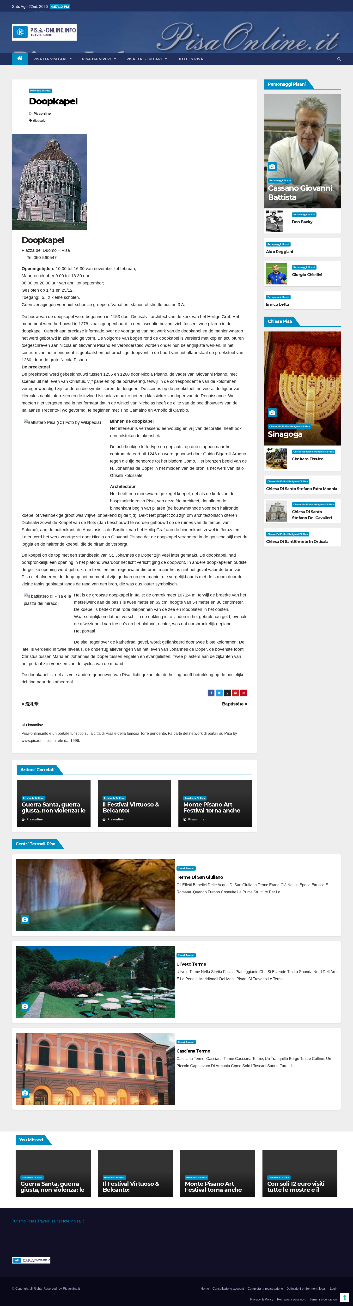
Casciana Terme (193, 1051)
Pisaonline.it (71, 1288)
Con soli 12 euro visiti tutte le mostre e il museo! (295, 1189)
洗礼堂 (31, 703)
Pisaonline (42, 113)
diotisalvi (39, 120)
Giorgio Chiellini (307, 274)
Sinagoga (285, 434)
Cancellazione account (228, 1288)
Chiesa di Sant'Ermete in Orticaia (297, 541)
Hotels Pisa (190, 59)
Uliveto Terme (191, 964)
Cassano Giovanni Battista (300, 192)
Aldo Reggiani (279, 251)
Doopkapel (53, 101)
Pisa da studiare (145, 59)
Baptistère (233, 703)
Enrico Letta (277, 304)
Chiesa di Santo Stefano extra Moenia (301, 489)
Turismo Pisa (23, 1221)
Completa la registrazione (265, 1288)
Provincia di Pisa (40, 90)
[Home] (20, 59)
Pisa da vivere (97, 59)
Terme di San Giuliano (199, 877)
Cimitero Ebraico (307, 459)
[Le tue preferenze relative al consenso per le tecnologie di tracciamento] (344, 1297)
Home (205, 1288)
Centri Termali (186, 868)
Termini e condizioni (323, 1299)
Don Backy (302, 222)
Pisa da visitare (51, 59)
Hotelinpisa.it (72, 1221)
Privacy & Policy (262, 1299)
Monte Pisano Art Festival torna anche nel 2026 (211, 810)
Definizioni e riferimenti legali (306, 1288)
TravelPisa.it (47, 1221)
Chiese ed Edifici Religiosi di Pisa (289, 426)
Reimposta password (291, 1299)
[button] (339, 59)
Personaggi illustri (280, 180)
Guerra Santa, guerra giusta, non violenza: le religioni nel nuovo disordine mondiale (53, 813)
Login (333, 1288)
